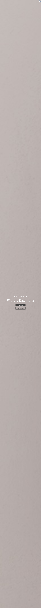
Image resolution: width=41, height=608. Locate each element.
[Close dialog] (40, 1)
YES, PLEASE (20, 305)
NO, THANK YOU (21, 308)
